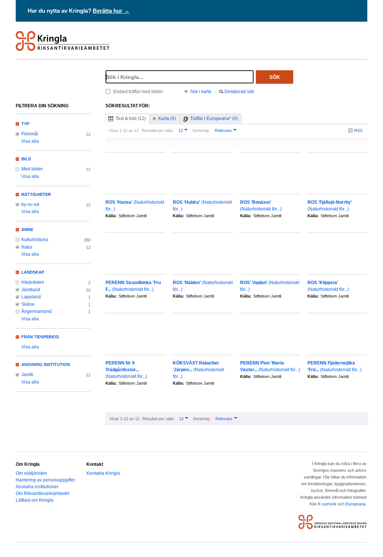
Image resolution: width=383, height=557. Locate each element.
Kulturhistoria (34, 239)
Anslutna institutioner (37, 486)
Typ (25, 123)
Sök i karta (200, 91)
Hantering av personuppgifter (45, 480)
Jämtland (30, 289)
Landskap (32, 272)
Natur (27, 247)
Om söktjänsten (31, 473)
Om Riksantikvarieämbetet (42, 493)
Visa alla (30, 141)
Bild (26, 159)
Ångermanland (36, 311)
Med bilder (32, 169)
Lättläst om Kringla (34, 500)
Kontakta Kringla (103, 473)
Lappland (31, 296)
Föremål (29, 133)
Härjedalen (32, 282)
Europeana (355, 504)
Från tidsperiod (40, 337)
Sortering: (201, 130)
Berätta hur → (111, 10)
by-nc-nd (30, 204)
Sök (274, 77)
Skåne (27, 304)
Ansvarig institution (45, 364)
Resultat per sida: (158, 130)
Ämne (27, 229)
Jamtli (27, 374)
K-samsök (327, 504)
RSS (358, 130)
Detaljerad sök (239, 91)
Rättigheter (36, 194)
